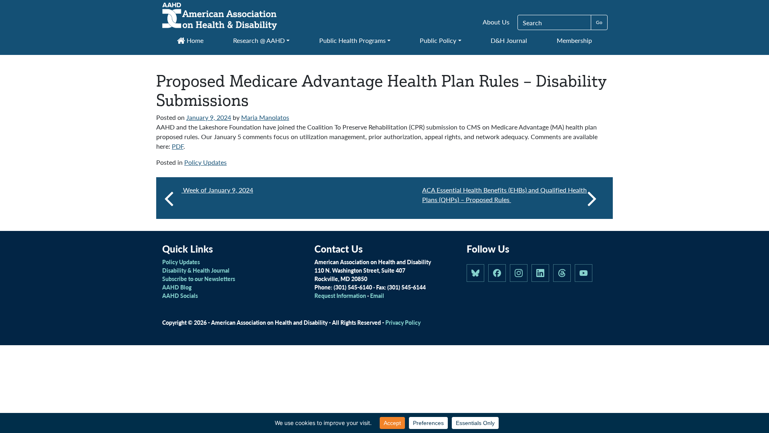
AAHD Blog (176, 287)
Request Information (340, 295)
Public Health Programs (352, 40)
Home (194, 40)
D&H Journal (509, 40)
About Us (496, 21)
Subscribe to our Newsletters (198, 279)
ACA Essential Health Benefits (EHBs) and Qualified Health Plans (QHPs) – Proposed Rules (504, 194)
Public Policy (438, 40)
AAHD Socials (180, 295)
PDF (177, 146)
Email (377, 295)
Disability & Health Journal (195, 270)
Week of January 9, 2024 (217, 189)
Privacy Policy (403, 322)
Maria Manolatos (265, 117)
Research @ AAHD (259, 40)
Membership (574, 40)
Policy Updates (205, 162)
